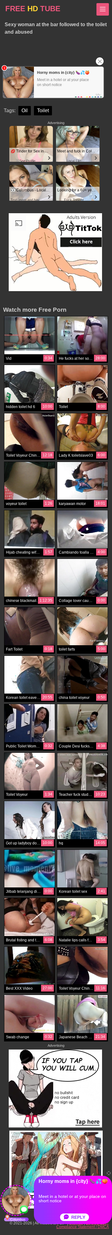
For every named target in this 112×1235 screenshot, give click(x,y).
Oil (24, 110)
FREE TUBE (32, 8)
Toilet (43, 110)
